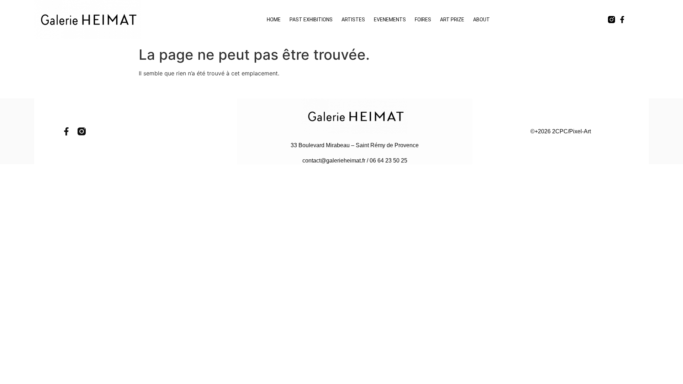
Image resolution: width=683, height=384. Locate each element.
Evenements (390, 19)
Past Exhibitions (311, 19)
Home (274, 19)
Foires (423, 19)
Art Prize (452, 19)
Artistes (353, 19)
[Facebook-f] (622, 19)
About (481, 19)
